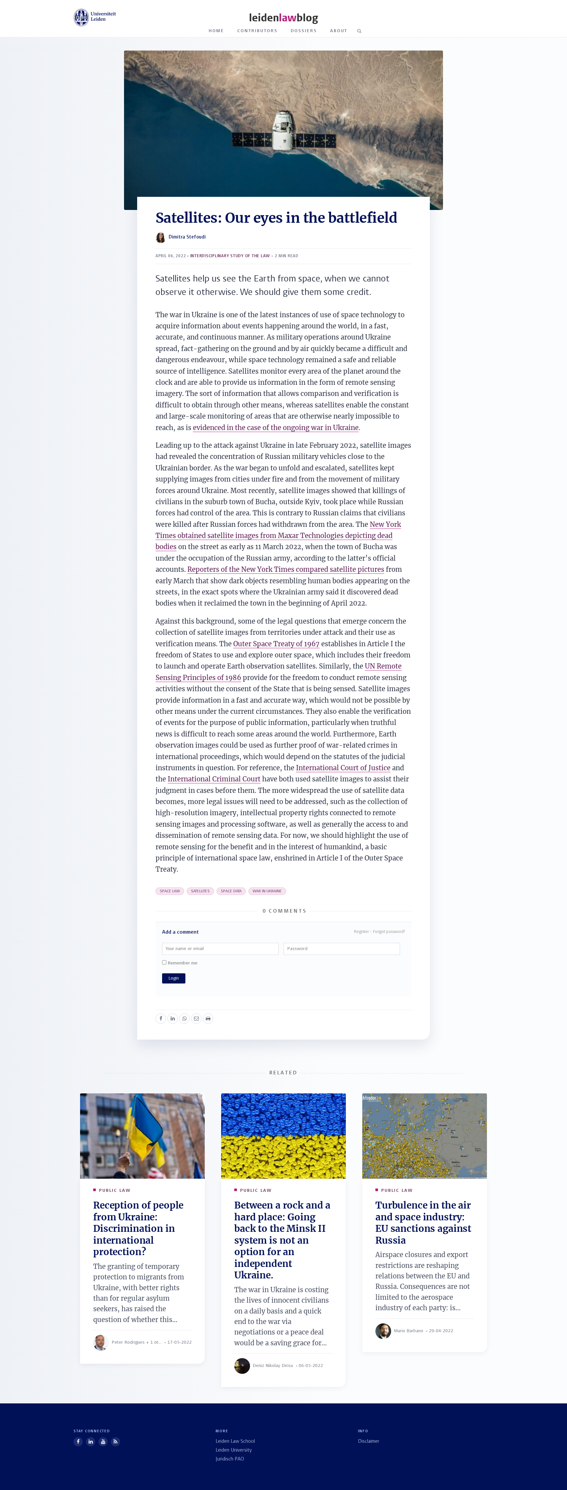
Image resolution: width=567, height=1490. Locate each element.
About (338, 31)
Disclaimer (368, 1441)
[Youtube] (103, 1441)
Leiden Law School (235, 1441)
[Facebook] (78, 1441)
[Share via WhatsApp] (184, 1018)
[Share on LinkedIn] (172, 1018)
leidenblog (283, 18)
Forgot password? (389, 932)
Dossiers (304, 31)
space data (231, 891)
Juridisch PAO (230, 1459)
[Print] (208, 1018)
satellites (200, 891)
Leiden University (234, 1450)
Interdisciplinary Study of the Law (230, 256)
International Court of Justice (343, 768)
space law (170, 891)
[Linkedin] (90, 1441)
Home (216, 31)
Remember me (182, 963)
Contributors (257, 31)
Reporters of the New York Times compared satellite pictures (285, 569)
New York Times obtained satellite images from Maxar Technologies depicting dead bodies (278, 535)
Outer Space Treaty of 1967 (276, 644)
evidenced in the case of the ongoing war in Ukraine (276, 428)
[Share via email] (196, 1018)
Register (361, 932)
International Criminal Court (214, 779)
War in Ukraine (267, 891)
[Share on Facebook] (161, 1018)
